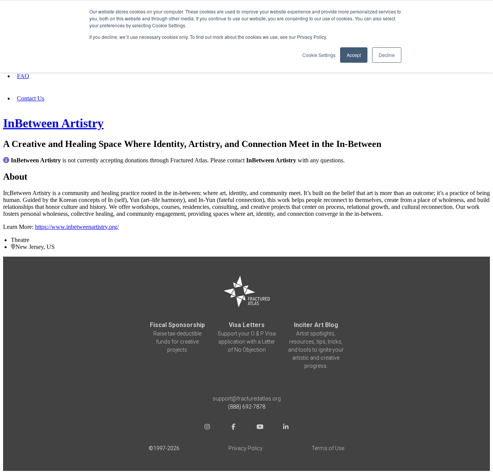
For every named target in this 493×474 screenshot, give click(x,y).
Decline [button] (387, 55)
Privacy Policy (245, 448)
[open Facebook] (233, 427)
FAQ (23, 76)
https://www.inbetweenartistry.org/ (77, 227)
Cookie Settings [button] (318, 55)
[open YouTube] (260, 427)
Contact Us (30, 98)
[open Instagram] (207, 427)
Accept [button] (354, 55)
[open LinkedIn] (286, 427)
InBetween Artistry (53, 123)
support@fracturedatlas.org (247, 399)
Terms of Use (328, 448)
